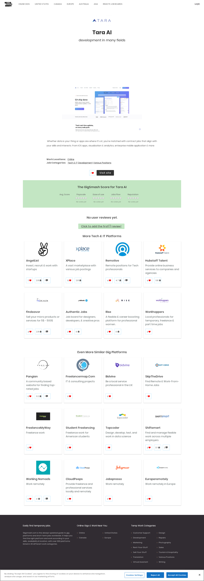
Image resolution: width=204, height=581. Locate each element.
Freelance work (35, 432)
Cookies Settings (134, 575)
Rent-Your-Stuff (140, 547)
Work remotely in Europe (160, 484)
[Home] (9, 4)
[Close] (200, 575)
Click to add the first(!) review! (101, 226)
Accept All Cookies (177, 575)
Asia (96, 4)
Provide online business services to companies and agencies (162, 269)
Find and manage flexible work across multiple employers (160, 436)
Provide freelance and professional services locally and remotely (79, 487)
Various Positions (102, 162)
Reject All (155, 575)
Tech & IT (73, 162)
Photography (165, 542)
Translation (138, 557)
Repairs (162, 537)
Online (70, 159)
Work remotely (35, 484)
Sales (161, 547)
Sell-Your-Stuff (140, 552)
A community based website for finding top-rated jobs (40, 385)
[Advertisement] (102, 65)
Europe (70, 4)
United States (42, 4)
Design (162, 533)
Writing (162, 562)
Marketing (137, 542)
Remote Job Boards (112, 4)
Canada (58, 4)
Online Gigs (24, 4)
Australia (84, 4)
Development (85, 162)
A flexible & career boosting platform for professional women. (122, 320)
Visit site (105, 172)
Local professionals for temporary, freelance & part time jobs (159, 320)
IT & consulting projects (80, 381)
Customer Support (141, 533)
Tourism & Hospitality (168, 552)
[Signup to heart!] (93, 173)
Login (197, 3)
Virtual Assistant (140, 562)
